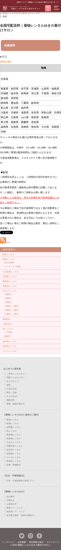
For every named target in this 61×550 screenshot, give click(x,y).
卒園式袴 (7, 319)
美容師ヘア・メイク (15, 511)
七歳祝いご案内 (11, 306)
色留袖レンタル (10, 286)
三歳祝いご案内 (11, 314)
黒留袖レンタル (10, 281)
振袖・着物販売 (13, 465)
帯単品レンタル (13, 461)
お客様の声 (11, 504)
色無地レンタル (10, 346)
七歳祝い (8, 294)
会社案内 (10, 496)
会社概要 (22, 542)
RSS (8, 242)
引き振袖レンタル (11, 272)
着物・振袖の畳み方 (15, 404)
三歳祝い (8, 302)
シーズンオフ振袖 (12, 266)
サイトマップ (53, 542)
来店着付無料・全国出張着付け (20, 515)
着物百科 (10, 400)
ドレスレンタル (10, 351)
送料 (8, 385)
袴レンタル (8, 329)
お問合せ (10, 500)
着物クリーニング (14, 508)
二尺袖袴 (8, 332)
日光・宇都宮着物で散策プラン (20, 480)
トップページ (8, 542)
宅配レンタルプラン (15, 377)
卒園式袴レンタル (14, 446)
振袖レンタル (9, 259)
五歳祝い (8, 298)
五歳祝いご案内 (11, 310)
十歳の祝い (8, 324)
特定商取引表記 (36, 542)
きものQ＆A (11, 396)
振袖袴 (7, 336)
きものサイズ (12, 381)
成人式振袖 (9, 262)
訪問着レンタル (10, 276)
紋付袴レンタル (10, 341)
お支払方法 (11, 389)
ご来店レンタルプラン (16, 374)
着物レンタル (9, 254)
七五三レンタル (10, 291)
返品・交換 (11, 392)
